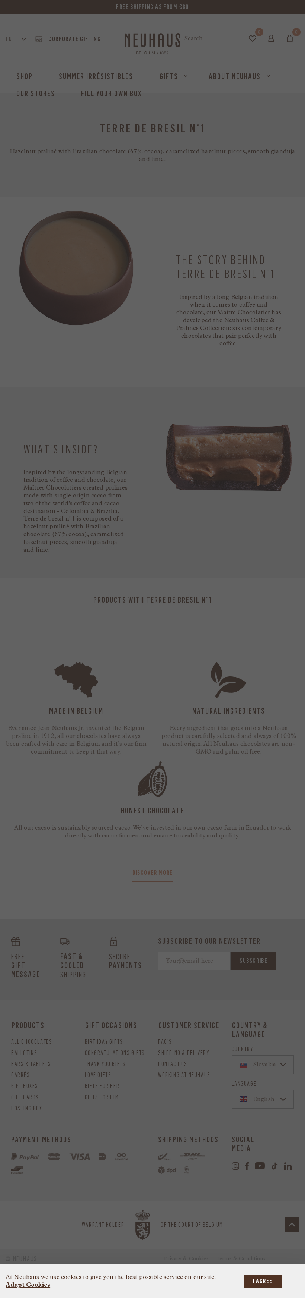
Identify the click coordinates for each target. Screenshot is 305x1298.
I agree (263, 1281)
